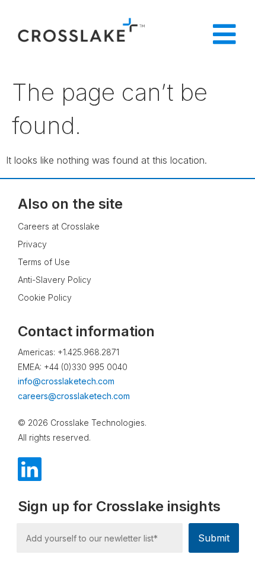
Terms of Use (44, 262)
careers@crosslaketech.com (74, 396)
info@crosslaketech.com (66, 381)
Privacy (32, 244)
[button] (222, 538)
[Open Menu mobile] (224, 34)
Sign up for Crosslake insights (119, 506)
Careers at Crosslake (59, 226)
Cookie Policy (45, 297)
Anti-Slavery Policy (54, 280)
